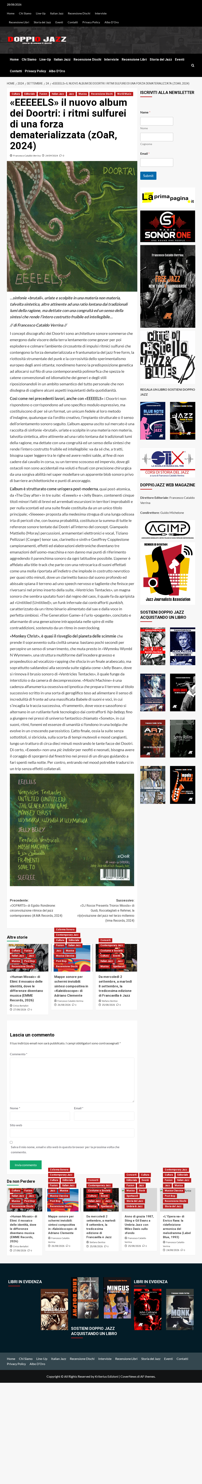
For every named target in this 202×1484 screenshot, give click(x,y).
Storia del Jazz (42, 22)
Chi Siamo (25, 13)
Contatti (73, 22)
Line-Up (41, 13)
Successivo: (106, 910)
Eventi (59, 22)
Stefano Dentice (110, 1001)
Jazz (71, 94)
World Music (124, 94)
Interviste (101, 13)
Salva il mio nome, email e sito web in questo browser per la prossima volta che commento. (65, 1149)
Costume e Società (111, 950)
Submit (148, 176)
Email (78, 1108)
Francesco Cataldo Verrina (27, 155)
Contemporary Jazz (67, 934)
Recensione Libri (19, 22)
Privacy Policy (91, 22)
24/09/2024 (51, 155)
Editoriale (29, 94)
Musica (83, 94)
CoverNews (129, 1376)
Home (10, 13)
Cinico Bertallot (20, 1005)
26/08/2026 (64, 1005)
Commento (18, 1054)
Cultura (16, 94)
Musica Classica (65, 955)
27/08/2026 (19, 1009)
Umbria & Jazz (134, 1206)
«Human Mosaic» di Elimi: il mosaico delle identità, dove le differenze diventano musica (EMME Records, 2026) (23, 1229)
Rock (142, 1190)
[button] (192, 65)
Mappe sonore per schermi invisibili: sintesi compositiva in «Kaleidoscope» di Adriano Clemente (71, 986)
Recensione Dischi (79, 13)
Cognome (146, 144)
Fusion (43, 94)
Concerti (105, 940)
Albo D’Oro (112, 22)
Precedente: (36, 908)
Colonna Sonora (65, 929)
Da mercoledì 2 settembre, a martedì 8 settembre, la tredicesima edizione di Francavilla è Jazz (115, 986)
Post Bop (29, 961)
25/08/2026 (108, 1005)
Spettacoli (118, 966)
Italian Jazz (56, 13)
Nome (15, 1108)
